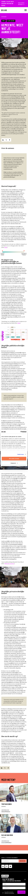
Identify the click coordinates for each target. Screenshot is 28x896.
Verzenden (21, 892)
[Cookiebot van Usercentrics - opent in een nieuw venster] (20, 432)
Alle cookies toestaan (14, 458)
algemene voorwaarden (9, 893)
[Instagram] (6, 866)
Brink (5, 247)
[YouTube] (10, 866)
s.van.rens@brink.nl (6, 842)
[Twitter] (6, 140)
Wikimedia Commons (9, 563)
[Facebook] (9, 140)
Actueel (3, 17)
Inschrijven (22, 861)
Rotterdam (5, 875)
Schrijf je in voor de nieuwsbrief (9, 857)
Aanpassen (13, 463)
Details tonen (20, 454)
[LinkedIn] (3, 140)
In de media (10, 21)
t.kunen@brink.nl (5, 811)
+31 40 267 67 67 (5, 810)
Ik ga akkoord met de (9, 892)
